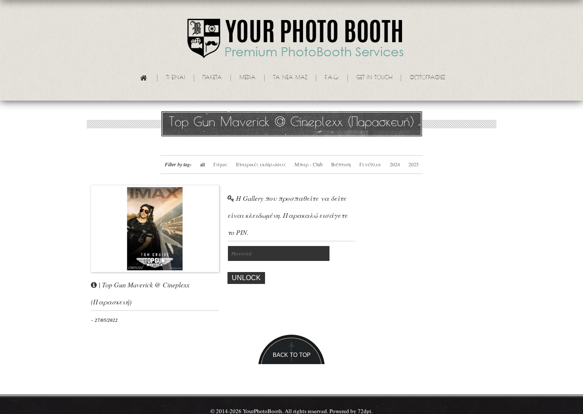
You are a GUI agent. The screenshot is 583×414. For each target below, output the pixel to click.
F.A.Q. (332, 78)
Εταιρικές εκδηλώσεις (261, 164)
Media (247, 78)
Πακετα (212, 78)
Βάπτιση (341, 164)
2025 (413, 164)
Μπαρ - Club (308, 164)
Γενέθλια (370, 164)
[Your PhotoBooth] (295, 40)
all (202, 164)
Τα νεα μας (290, 78)
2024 (395, 164)
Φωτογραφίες (427, 78)
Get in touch (374, 78)
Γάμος (220, 164)
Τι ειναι (175, 78)
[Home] (147, 79)
